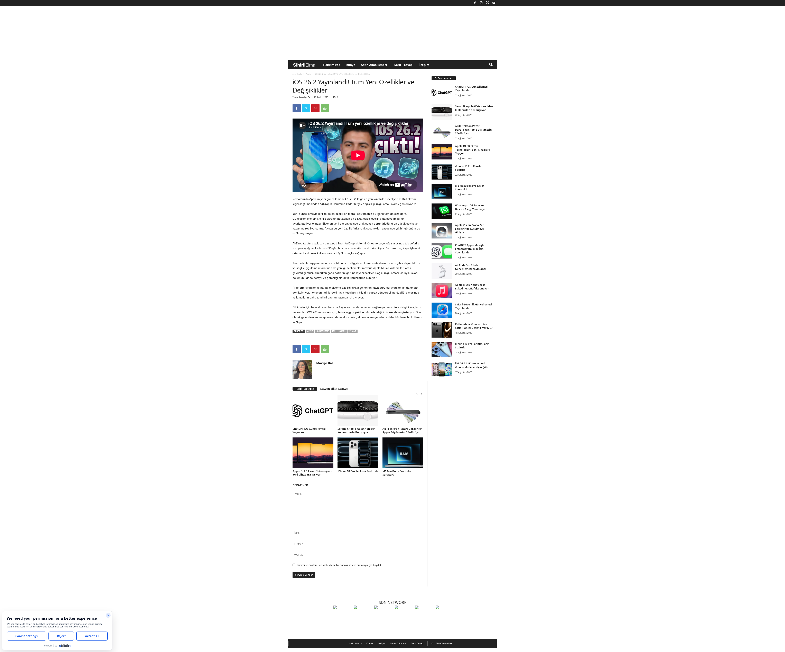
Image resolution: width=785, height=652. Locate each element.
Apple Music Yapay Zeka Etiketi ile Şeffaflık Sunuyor (472, 286)
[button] (490, 64)
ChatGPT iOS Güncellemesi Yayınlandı (309, 430)
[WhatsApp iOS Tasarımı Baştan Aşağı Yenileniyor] (442, 211)
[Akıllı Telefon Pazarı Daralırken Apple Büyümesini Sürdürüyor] (402, 410)
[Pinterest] (315, 108)
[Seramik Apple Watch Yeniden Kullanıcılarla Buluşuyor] (358, 410)
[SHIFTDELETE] (342, 615)
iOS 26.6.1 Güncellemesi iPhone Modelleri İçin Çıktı (471, 365)
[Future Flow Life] (445, 615)
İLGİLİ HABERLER (305, 388)
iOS (333, 331)
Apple (308, 73)
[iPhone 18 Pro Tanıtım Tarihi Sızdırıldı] (442, 349)
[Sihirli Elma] (363, 615)
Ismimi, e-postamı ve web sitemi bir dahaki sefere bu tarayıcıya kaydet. (339, 565)
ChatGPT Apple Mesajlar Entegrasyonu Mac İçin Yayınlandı (470, 248)
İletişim (424, 65)
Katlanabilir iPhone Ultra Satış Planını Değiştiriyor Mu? (473, 326)
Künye (350, 65)
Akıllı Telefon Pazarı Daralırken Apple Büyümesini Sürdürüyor (402, 430)
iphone (352, 331)
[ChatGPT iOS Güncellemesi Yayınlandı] (313, 410)
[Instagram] (481, 3)
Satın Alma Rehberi (374, 65)
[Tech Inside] (404, 615)
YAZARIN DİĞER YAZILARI (334, 388)
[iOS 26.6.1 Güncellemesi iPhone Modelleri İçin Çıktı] (442, 369)
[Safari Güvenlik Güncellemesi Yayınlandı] (442, 310)
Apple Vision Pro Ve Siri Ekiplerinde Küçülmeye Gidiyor (469, 228)
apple (310, 331)
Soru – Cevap (403, 65)
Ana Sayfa (297, 73)
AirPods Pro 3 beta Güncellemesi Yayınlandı (470, 267)
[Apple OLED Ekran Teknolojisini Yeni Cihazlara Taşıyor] (313, 452)
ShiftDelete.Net (444, 643)
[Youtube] (493, 3)
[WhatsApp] (325, 108)
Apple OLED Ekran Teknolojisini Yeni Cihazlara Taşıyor (312, 472)
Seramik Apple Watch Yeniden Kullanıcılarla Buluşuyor (356, 430)
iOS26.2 (342, 331)
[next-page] (421, 393)
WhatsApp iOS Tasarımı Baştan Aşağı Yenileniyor (471, 207)
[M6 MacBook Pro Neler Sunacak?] (402, 452)
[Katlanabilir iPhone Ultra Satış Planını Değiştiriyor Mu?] (442, 330)
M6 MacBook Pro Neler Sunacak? (397, 472)
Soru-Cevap (417, 643)
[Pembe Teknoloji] (424, 615)
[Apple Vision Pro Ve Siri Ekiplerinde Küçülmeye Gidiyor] (442, 230)
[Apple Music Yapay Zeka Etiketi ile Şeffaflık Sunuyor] (442, 290)
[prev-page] (417, 393)
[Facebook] (474, 3)
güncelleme (322, 331)
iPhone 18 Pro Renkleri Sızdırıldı (358, 471)
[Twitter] (487, 3)
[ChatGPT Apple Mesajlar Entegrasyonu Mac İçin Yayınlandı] (442, 251)
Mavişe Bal (305, 97)
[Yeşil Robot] (383, 615)
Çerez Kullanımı (398, 643)
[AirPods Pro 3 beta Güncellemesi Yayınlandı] (442, 271)
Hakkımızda (331, 65)
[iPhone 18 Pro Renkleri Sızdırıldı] (358, 452)
